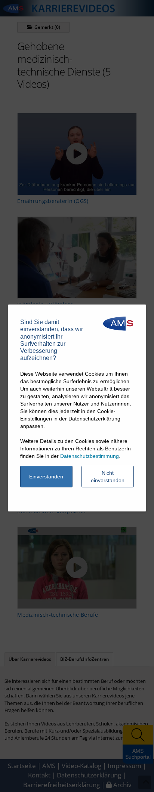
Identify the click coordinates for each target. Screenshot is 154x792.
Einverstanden (46, 477)
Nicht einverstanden (107, 476)
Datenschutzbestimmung (89, 456)
